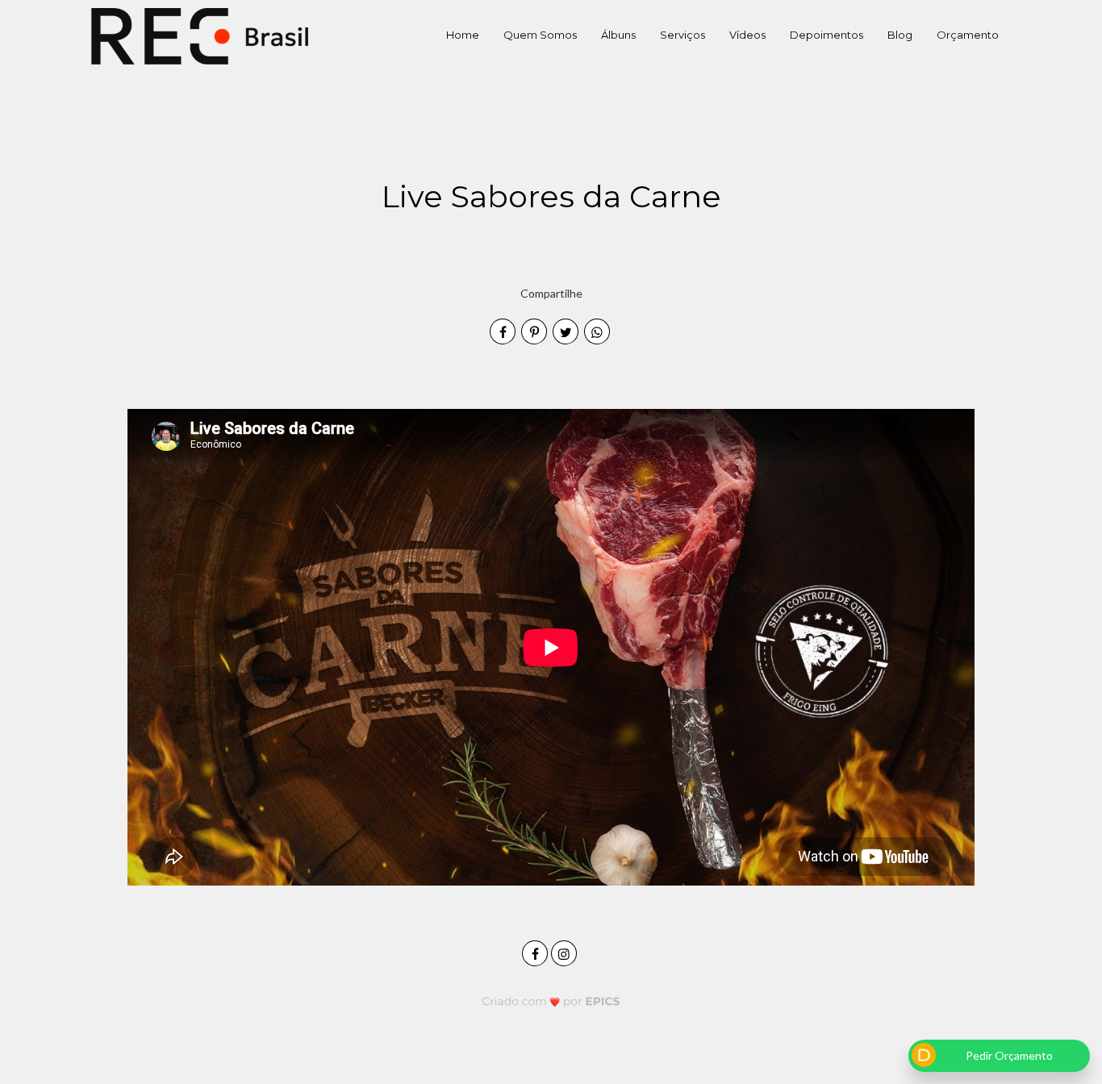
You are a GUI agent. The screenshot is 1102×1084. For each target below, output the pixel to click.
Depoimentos (826, 34)
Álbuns (618, 34)
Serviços (682, 34)
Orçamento (968, 34)
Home (462, 34)
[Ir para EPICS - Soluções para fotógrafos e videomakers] (551, 1000)
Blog (899, 34)
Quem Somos (540, 34)
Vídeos (747, 34)
